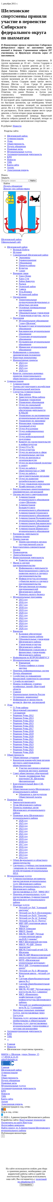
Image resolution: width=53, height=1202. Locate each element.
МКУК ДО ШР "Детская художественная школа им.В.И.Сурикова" (31, 936)
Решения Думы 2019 (23, 734)
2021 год (23, 615)
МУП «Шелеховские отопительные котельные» (32, 961)
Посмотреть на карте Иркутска (16, 1122)
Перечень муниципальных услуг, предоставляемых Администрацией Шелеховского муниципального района (31, 898)
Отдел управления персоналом (34, 484)
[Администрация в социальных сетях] (2, 1109)
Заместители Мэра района (32, 397)
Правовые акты (15, 799)
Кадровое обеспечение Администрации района (31, 635)
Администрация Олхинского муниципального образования (34, 514)
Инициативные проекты (25, 360)
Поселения (18, 318)
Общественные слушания (26, 757)
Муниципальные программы (27, 597)
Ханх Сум (24, 278)
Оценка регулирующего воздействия (31, 386)
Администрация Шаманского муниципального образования (34, 529)
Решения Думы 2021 (23, 739)
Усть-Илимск (25, 291)
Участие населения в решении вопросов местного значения (34, 769)
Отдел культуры (27, 449)
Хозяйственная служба (30, 486)
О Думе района (20, 707)
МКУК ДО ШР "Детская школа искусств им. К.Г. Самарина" (34, 990)
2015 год (23, 599)
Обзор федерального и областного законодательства (30, 861)
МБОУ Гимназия (27, 928)
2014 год (23, 852)
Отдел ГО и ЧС (26, 447)
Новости (17, 126)
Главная (5, 1067)
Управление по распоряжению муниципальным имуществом (34, 416)
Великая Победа (21, 249)
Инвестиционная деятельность (28, 557)
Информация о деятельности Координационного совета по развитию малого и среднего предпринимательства (34, 572)
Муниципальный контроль (26, 389)
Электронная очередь (12, 1104)
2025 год (23, 368)
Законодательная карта (24, 802)
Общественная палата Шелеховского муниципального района (31, 790)
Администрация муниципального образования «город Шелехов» (34, 499)
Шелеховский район (17, 247)
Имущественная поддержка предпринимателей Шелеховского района (33, 589)
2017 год (23, 605)
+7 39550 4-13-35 (9, 1057)
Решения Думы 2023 (23, 744)
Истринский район (28, 294)
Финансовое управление (31, 423)
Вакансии (18, 631)
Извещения (24, 663)
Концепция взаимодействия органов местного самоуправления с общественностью (31, 763)
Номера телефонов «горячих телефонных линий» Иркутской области (29, 686)
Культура (23, 268)
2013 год (23, 855)
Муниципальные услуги (19, 876)
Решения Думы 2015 (23, 723)
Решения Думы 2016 (23, 726)
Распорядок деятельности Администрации (26, 535)
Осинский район (27, 286)
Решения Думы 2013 (23, 718)
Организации (19, 297)
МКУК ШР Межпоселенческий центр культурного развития (34, 956)
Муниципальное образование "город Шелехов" (34, 322)
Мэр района (25, 394)
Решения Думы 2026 (23, 752)
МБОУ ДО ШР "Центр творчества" (30, 945)
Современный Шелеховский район (30, 255)
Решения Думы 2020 (23, 736)
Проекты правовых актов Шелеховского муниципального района (29, 810)
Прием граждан (21, 539)
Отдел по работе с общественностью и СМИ (32, 469)
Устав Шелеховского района (27, 805)
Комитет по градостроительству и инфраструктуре (35, 443)
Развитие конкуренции (30, 560)
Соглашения (19, 713)
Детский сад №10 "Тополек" (33, 915)
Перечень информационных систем (31, 670)
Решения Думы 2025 (23, 749)
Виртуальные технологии (32, 1120)
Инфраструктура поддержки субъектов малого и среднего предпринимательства (33, 581)
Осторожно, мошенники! (25, 697)
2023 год (23, 363)
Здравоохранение (27, 260)
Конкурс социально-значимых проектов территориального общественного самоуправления (29, 376)
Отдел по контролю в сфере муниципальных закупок (33, 453)
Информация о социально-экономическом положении (26, 353)
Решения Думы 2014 (23, 720)
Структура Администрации (27, 391)
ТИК (9, 1036)
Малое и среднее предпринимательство (24, 564)
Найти (32, 181)
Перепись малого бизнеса (32, 594)
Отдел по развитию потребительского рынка (31, 479)
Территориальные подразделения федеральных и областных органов (34, 302)
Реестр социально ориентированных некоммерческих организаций (31, 490)
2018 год (23, 607)
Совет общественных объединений (30, 773)
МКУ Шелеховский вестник (33, 941)
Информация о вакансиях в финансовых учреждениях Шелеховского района (32, 652)
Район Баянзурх (27, 281)
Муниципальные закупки (26, 660)
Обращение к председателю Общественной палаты (33, 795)
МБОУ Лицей (26, 931)
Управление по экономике (32, 420)
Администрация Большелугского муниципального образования (34, 507)
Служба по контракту (24, 681)
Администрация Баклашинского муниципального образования (35, 524)
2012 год (23, 857)
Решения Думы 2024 (23, 747)
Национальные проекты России (29, 694)
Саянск (22, 289)
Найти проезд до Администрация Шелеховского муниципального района (25, 1129)
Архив (4, 1101)
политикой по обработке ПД (32, 1180)
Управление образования (31, 402)
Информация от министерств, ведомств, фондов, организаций (29, 700)
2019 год (23, 610)
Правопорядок (20, 552)
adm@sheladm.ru (9, 1059)
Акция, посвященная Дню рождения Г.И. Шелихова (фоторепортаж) (32, 778)
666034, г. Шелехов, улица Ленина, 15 (20, 1054)
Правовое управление (30, 399)
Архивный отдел (27, 426)
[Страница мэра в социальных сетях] (2, 1114)
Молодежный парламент (25, 710)
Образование (25, 263)
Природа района (27, 265)
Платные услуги (21, 905)
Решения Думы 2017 (23, 728)
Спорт (22, 270)
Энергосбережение (22, 555)
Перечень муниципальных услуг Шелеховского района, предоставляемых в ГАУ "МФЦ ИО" (31, 889)
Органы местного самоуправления (30, 494)
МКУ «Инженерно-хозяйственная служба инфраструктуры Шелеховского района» (35, 998)
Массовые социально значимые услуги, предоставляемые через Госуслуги (29, 1013)
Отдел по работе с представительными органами (34, 474)
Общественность (15, 755)
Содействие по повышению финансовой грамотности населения (31, 677)
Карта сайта (7, 1099)
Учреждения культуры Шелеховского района (30, 645)
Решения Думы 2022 (23, 741)
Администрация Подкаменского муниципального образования (35, 519)
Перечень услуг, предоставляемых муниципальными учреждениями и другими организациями (31, 1026)
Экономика (24, 257)
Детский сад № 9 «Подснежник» (35, 913)
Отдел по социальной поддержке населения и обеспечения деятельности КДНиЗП (32, 409)
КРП (9, 1034)
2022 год (23, 618)
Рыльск (22, 284)
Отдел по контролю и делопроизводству (29, 458)
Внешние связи (20, 273)
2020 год (23, 613)
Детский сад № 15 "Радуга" (32, 920)
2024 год (23, 365)
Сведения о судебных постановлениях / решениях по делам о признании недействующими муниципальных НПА (32, 869)
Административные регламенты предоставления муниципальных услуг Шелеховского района (29, 881)
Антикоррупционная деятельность (24, 1031)
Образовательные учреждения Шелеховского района (34, 640)
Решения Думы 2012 (23, 715)
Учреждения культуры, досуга (34, 315)
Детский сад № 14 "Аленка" (33, 918)
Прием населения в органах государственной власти (33, 543)
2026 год (23, 370)
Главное (17, 691)
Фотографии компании (12, 1125)
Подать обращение (22, 673)
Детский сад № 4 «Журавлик (33, 970)
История (17, 252)
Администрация (15, 381)
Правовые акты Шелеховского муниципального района (28, 816)
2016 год (23, 602)
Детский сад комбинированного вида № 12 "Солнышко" (35, 1006)
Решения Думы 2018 (23, 731)
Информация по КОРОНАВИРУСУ (31, 657)
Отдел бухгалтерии (28, 428)
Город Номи (25, 276)
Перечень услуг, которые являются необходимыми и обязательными (30, 1019)
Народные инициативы (25, 357)
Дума (9, 705)
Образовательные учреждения (34, 313)
